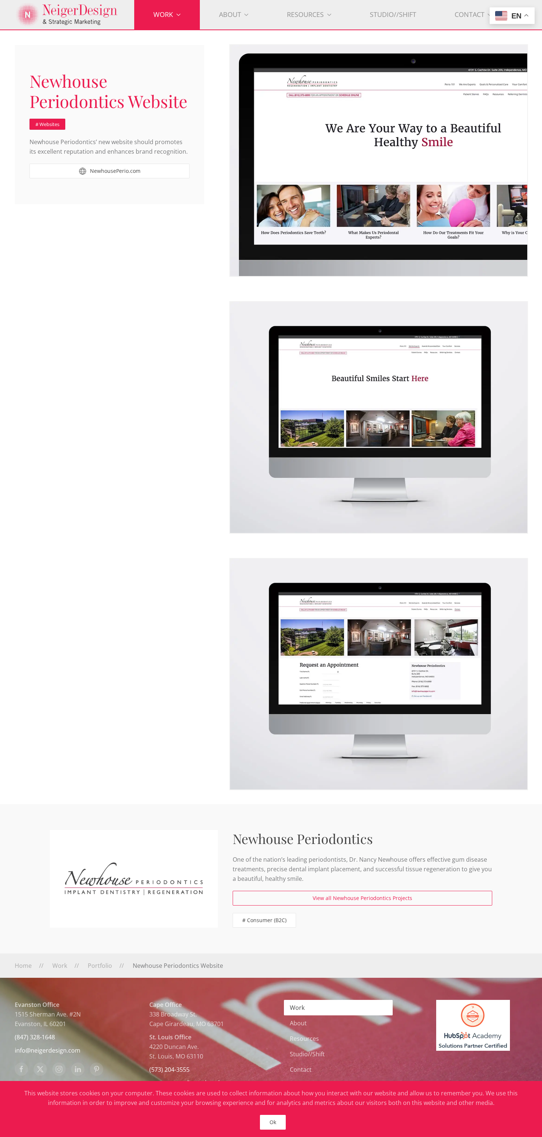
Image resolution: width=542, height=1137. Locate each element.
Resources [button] (305, 14)
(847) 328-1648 (35, 1037)
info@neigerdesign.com (47, 1050)
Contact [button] (469, 14)
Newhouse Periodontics (303, 838)
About (298, 1023)
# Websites (47, 124)
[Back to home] (74, 14)
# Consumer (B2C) (264, 920)
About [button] (230, 14)
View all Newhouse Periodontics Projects (362, 897)
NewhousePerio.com (115, 170)
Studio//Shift (393, 14)
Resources (304, 1039)
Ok (273, 1122)
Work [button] (163, 14)
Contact (301, 1069)
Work (297, 1008)
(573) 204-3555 (169, 1069)
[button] (378, 160)
